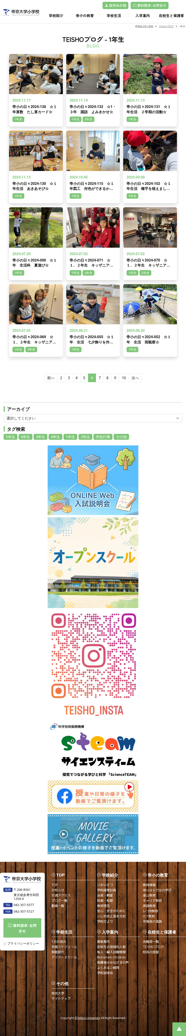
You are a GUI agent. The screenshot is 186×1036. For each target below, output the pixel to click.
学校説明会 (105, 973)
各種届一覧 (151, 941)
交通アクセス (61, 895)
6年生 (25, 436)
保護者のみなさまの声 (113, 962)
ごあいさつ (105, 885)
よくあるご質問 (108, 967)
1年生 (70, 436)
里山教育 (149, 895)
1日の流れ (58, 941)
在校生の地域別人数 (111, 947)
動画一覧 (57, 906)
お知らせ (57, 890)
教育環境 (149, 885)
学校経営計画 (106, 890)
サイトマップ (61, 998)
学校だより (105, 921)
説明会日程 (117, 5)
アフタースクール (64, 957)
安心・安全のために (111, 911)
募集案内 (103, 941)
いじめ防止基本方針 (111, 916)
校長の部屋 (151, 952)
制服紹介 (57, 952)
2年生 (85, 436)
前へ (50, 377)
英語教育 (149, 906)
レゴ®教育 (150, 911)
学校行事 (103, 436)
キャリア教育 (152, 900)
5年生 (10, 436)
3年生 (40, 436)
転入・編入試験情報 (111, 952)
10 (124, 377)
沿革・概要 (105, 895)
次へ (135, 377)
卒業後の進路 (152, 921)
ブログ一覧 (59, 900)
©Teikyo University (87, 1018)
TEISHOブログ (153, 947)
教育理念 (103, 906)
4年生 (55, 436)
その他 (121, 436)
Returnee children (111, 957)
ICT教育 (149, 916)
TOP (54, 885)
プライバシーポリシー (23, 943)
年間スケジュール (64, 947)
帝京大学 (57, 993)
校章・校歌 (105, 900)
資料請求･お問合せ (151, 5)
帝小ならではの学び (157, 890)
